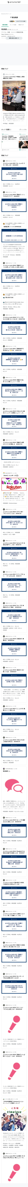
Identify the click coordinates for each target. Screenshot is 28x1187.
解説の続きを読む (13, 38)
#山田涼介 (17, 184)
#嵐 (4, 184)
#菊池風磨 (11, 123)
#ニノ (12, 184)
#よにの (11, 186)
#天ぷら (20, 628)
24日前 (14, 192)
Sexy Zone (4, 34)
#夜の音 (5, 307)
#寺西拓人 (5, 1145)
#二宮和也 (8, 184)
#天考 (15, 628)
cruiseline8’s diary (9, 768)
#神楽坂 (5, 630)
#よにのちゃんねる (19, 811)
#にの (12, 659)
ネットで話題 (13, 24)
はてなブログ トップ (7, 13)
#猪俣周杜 (18, 255)
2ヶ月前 (15, 473)
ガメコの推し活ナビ (9, 1099)
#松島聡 (16, 1145)
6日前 (13, 74)
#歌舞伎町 (10, 340)
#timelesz (12, 255)
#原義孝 (21, 1145)
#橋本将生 (16, 1147)
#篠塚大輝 (5, 1147)
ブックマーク (5, 134)
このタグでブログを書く (21, 21)
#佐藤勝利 (11, 1145)
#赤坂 (9, 1092)
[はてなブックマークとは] (10, 129)
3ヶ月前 (14, 817)
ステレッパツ (8, 74)
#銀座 (13, 534)
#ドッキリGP (6, 255)
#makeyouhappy (13, 503)
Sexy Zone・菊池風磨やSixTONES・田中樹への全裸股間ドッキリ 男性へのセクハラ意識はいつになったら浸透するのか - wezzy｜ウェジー (9, 137)
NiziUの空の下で (8, 473)
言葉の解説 (5, 24)
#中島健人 (5, 123)
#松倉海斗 (11, 811)
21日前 (14, 160)
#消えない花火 (16, 307)
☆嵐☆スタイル (8, 160)
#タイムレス (11, 1143)
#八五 (10, 534)
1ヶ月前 (14, 263)
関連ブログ (21, 24)
